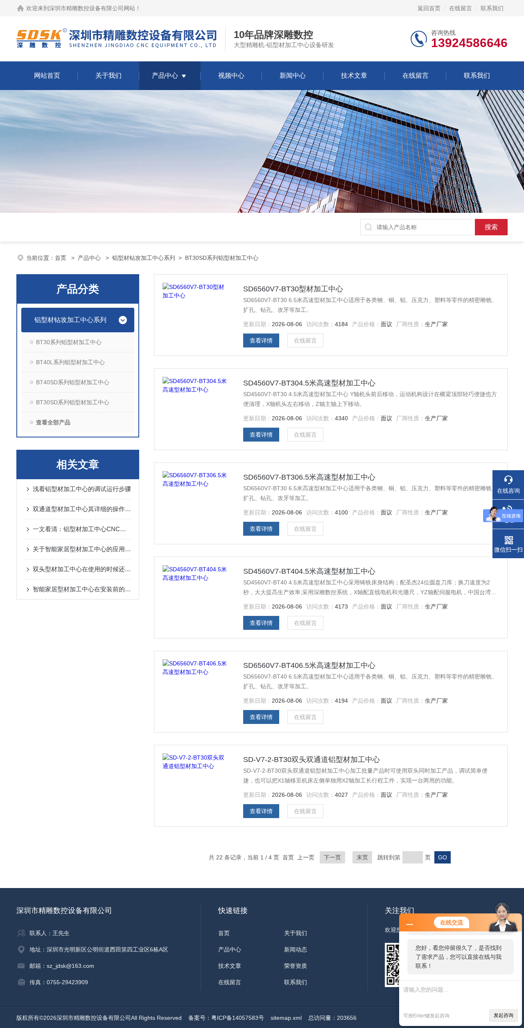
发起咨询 (503, 1015)
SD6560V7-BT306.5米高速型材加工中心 (309, 477)
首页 (61, 258)
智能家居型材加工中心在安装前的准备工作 (82, 589)
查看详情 (261, 340)
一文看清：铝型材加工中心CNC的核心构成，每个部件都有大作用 (82, 528)
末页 (362, 857)
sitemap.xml (286, 1017)
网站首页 (47, 75)
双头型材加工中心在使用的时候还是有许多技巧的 (82, 569)
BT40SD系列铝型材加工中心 (72, 382)
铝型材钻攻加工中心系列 (143, 258)
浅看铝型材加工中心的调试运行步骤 (82, 488)
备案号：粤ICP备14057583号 (226, 1017)
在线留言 (460, 8)
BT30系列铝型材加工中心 (69, 342)
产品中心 (165, 75)
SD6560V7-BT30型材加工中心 (293, 289)
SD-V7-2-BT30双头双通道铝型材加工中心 (311, 759)
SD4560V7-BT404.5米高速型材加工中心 (309, 571)
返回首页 (429, 8)
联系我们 (492, 8)
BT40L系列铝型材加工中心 (70, 362)
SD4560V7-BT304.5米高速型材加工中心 (309, 383)
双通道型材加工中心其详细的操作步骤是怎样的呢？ (82, 508)
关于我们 (108, 75)
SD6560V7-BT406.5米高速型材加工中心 (309, 665)
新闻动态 (295, 949)
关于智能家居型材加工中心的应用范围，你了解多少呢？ (82, 549)
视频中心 (231, 75)
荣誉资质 (295, 966)
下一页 (332, 857)
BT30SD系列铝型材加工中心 (221, 258)
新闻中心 (293, 75)
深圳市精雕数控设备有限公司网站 (92, 8)
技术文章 (354, 75)
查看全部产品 (53, 422)
